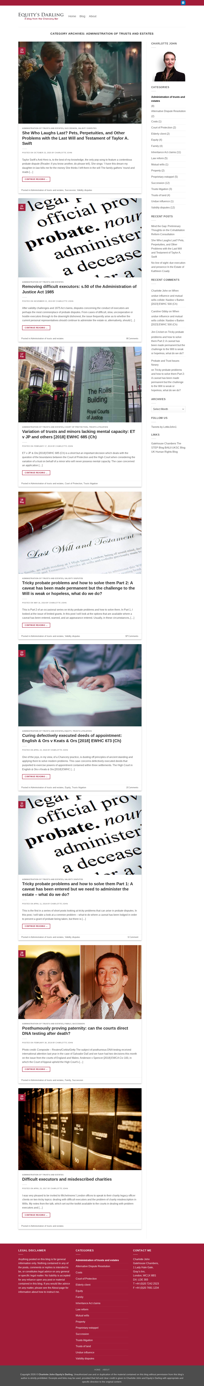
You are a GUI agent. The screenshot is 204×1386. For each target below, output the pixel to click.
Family (68, 1024)
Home (72, 16)
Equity (68, 731)
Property (156, 170)
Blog (82, 16)
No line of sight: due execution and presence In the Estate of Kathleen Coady (168, 266)
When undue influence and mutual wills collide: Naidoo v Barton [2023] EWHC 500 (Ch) (167, 297)
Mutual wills (158, 164)
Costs (154, 121)
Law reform (157, 158)
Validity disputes (87, 128)
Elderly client (158, 133)
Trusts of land (158, 195)
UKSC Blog (178, 447)
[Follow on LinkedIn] (183, 2)
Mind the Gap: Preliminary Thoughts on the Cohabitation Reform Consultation (168, 230)
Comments (132, 338)
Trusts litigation (98, 427)
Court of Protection (76, 427)
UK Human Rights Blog (164, 451)
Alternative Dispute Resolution (168, 111)
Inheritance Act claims (163, 152)
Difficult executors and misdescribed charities (67, 1179)
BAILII (168, 447)
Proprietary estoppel (162, 176)
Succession (71, 128)
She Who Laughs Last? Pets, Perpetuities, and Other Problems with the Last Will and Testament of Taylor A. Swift (75, 138)
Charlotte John (63, 153)
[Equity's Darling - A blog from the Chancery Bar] (41, 16)
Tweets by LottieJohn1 (164, 427)
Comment (133, 937)
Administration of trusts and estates (42, 128)
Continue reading (36, 179)
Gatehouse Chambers (163, 443)
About (92, 16)
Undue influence (160, 201)
